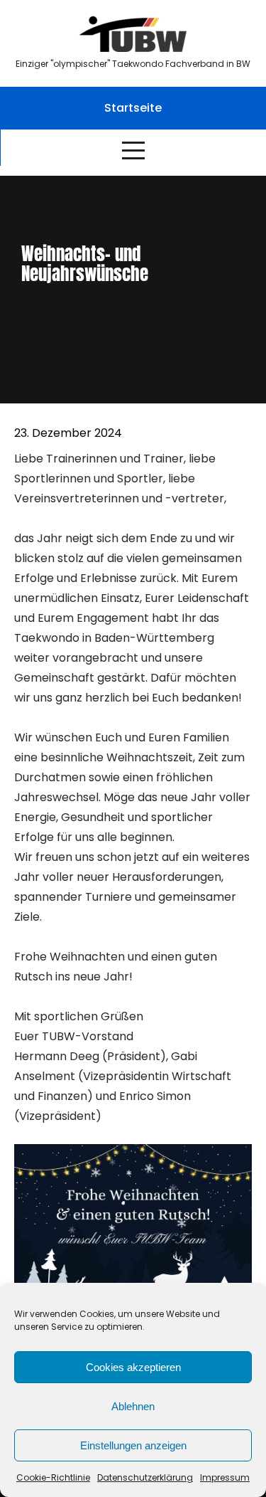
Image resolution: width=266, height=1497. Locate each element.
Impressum (225, 1477)
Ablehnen (133, 1406)
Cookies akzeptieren (133, 1367)
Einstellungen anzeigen (133, 1445)
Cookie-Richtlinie (53, 1477)
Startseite (133, 108)
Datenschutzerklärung (145, 1477)
